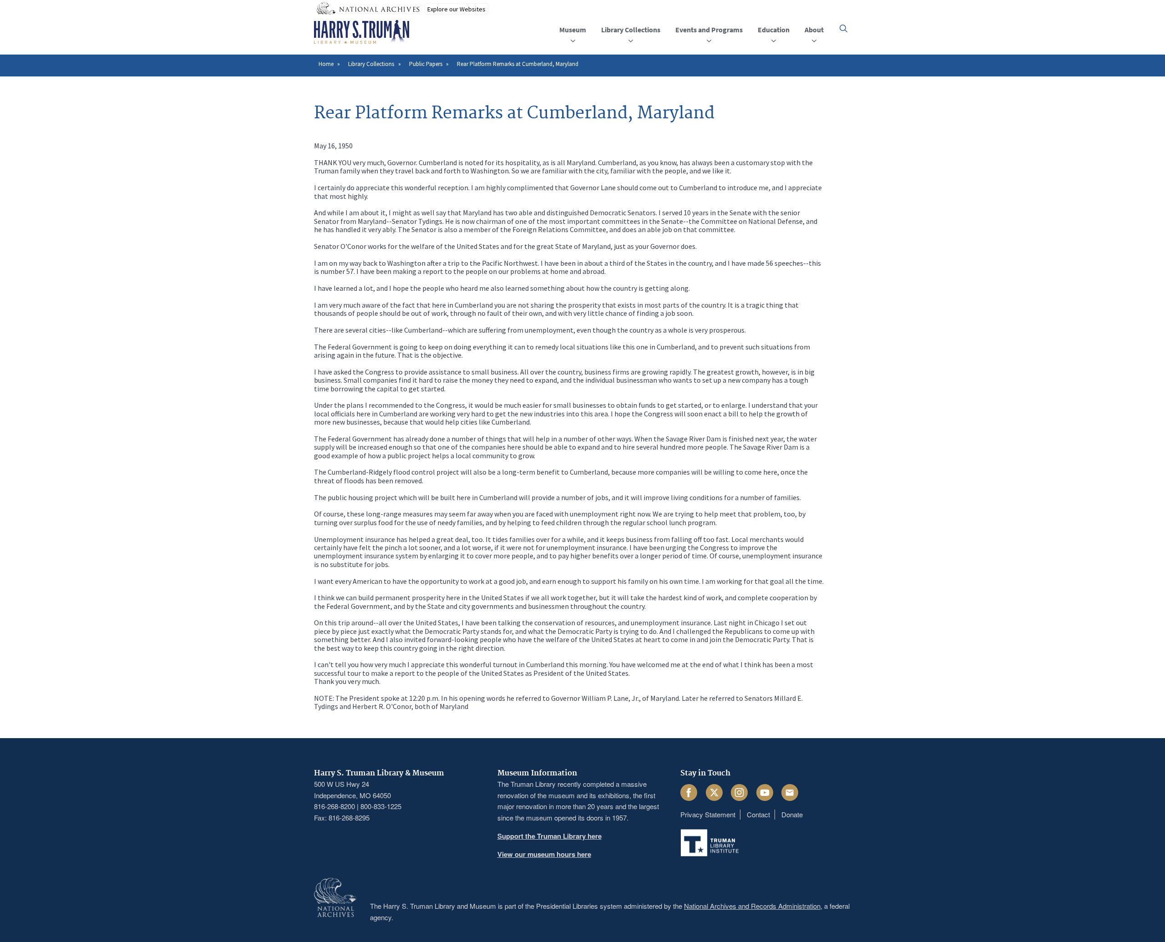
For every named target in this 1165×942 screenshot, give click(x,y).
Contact (758, 814)
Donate (792, 814)
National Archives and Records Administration (752, 906)
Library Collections (371, 64)
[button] (843, 28)
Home (326, 64)
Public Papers (425, 64)
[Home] (361, 32)
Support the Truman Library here (549, 836)
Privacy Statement (707, 814)
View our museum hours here (544, 854)
